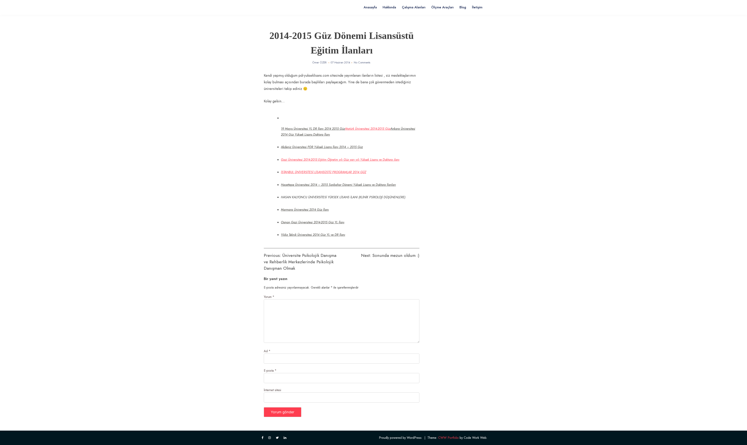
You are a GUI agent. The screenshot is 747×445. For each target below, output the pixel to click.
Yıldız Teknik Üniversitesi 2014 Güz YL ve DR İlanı (313, 235)
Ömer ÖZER (319, 62)
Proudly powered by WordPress (400, 437)
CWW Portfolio (448, 437)
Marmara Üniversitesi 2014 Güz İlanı (305, 209)
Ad (267, 351)
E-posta (270, 370)
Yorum (269, 297)
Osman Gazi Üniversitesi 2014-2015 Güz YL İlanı (312, 222)
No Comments (362, 62)
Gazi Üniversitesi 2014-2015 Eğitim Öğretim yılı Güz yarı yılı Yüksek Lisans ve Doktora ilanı (340, 159)
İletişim (477, 7)
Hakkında (389, 7)
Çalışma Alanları (413, 7)
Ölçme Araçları (442, 7)
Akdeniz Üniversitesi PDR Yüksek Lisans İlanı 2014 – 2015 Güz (322, 147)
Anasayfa (370, 7)
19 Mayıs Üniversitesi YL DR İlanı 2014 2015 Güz (313, 128)
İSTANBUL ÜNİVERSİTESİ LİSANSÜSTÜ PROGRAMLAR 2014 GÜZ (323, 172)
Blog (462, 7)
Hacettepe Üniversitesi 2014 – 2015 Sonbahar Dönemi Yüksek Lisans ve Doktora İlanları (338, 185)
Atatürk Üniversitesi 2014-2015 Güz (367, 128)
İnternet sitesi (272, 390)
